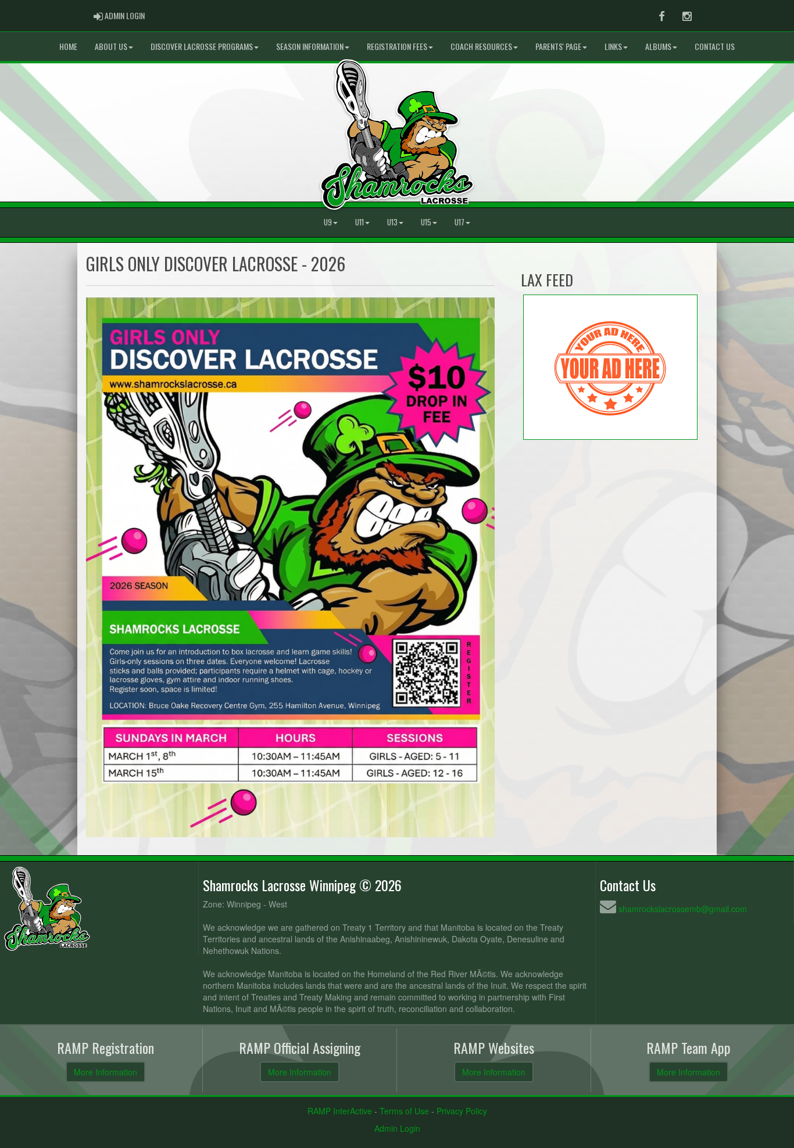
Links (613, 46)
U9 (328, 222)
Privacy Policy (462, 1111)
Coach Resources (481, 46)
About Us (111, 46)
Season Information (310, 46)
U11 (359, 222)
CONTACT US (715, 46)
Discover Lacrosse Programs (202, 46)
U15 (426, 222)
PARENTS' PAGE (558, 46)
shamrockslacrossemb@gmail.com (682, 908)
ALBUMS (658, 46)
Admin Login (397, 1128)
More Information (105, 1072)
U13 (392, 222)
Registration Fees (397, 46)
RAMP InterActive (339, 1111)
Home (68, 46)
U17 (459, 222)
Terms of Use (404, 1111)
